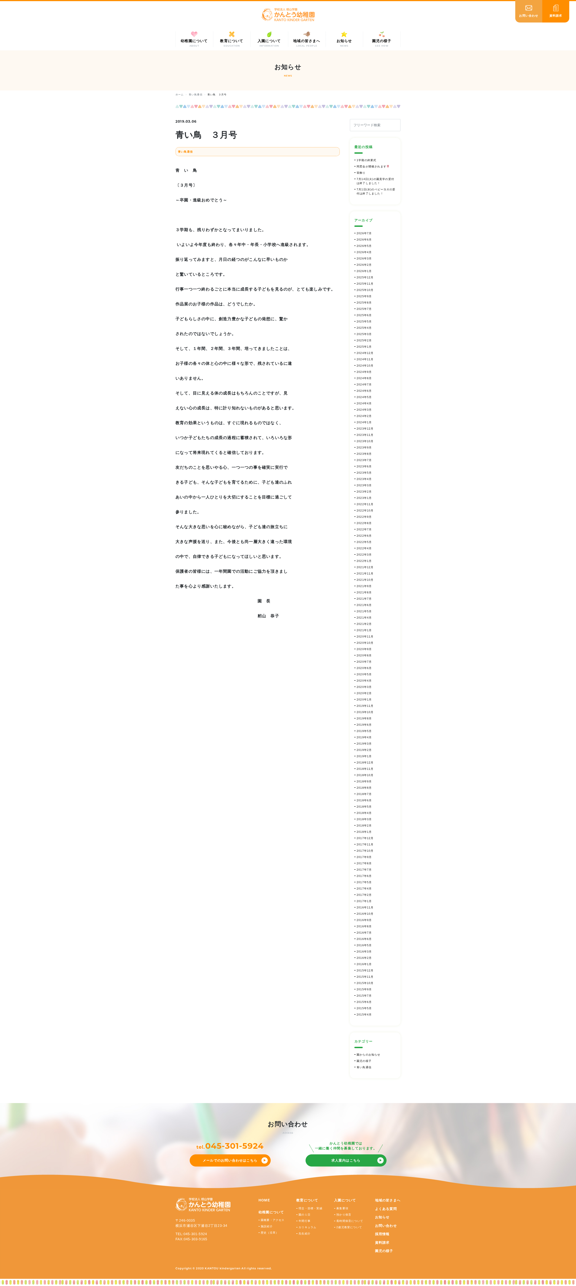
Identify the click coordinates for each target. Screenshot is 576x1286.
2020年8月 (364, 655)
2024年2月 (364, 416)
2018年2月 (364, 825)
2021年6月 (364, 605)
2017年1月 (364, 901)
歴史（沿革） (270, 1232)
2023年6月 (364, 466)
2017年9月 (364, 857)
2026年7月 (364, 233)
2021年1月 (364, 630)
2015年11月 (365, 976)
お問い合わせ (386, 1225)
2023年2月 (364, 491)
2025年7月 (364, 309)
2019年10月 (365, 712)
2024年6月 (364, 390)
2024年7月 (364, 384)
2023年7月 (364, 460)
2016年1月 (364, 964)
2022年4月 (364, 548)
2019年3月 (364, 743)
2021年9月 (364, 586)
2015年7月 (364, 995)
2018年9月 (364, 781)
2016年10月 (365, 913)
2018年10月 (365, 775)
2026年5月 (364, 246)
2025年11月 (365, 283)
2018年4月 (364, 813)
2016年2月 (364, 957)
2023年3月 (364, 485)
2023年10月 (365, 441)
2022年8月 (364, 523)
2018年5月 (364, 806)
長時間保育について (349, 1221)
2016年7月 (364, 932)
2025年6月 (364, 315)
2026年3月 (364, 258)
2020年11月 (365, 636)
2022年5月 (364, 542)
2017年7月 (364, 869)
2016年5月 (364, 945)
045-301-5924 (234, 1146)
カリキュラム (307, 1227)
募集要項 (342, 1208)
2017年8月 (364, 863)
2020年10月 (365, 642)
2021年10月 (365, 579)
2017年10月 (365, 850)
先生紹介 (304, 1233)
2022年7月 (364, 529)
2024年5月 (364, 397)
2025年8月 (364, 302)
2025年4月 (364, 327)
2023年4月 (364, 479)
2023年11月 (365, 435)
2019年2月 (364, 750)
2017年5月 (364, 882)
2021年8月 (364, 592)
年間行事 (304, 1221)
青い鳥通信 (185, 151)
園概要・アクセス (273, 1220)
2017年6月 (364, 876)
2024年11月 (365, 359)
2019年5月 (364, 731)
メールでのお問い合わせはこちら (230, 1160)
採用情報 (382, 1234)
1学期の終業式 (366, 160)
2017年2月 (364, 894)
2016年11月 (365, 907)
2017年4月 (364, 888)
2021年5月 (364, 611)
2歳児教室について (349, 1227)
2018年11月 (365, 768)
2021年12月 (365, 567)
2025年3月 (364, 334)
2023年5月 (364, 472)
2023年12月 (365, 428)
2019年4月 (364, 737)
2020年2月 (364, 693)
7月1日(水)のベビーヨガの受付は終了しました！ (376, 191)
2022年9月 (364, 516)
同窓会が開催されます (371, 166)
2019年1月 (364, 756)
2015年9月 (364, 989)
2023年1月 (364, 498)
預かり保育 (343, 1214)
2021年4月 (364, 617)
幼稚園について (271, 1212)
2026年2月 (364, 264)
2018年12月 (365, 762)
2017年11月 (365, 844)
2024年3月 (364, 409)
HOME (264, 1200)
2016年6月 (364, 939)
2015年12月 (365, 970)
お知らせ (382, 1217)
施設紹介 (267, 1226)
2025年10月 (365, 290)
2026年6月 (364, 239)
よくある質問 (386, 1209)
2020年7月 (364, 661)
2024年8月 (364, 378)
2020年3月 (364, 687)
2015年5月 (364, 1008)
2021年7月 (364, 598)
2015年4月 (364, 1014)
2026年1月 (364, 271)
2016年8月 (364, 926)
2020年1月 (364, 699)
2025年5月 (364, 321)
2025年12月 (365, 277)
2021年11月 (365, 573)
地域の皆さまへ (387, 1200)
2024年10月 (365, 365)
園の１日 (304, 1214)
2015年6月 (364, 1002)
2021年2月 (364, 624)
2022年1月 (364, 561)
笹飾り (361, 172)
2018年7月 (364, 794)
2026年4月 (364, 252)
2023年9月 (364, 447)
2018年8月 (364, 787)
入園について (345, 1200)
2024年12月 (365, 353)
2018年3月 (364, 819)
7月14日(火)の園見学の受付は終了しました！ (375, 181)
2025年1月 (364, 346)
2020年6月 (364, 668)
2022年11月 (365, 504)
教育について (307, 1200)
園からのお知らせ (368, 1054)
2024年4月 (364, 403)
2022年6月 (364, 535)
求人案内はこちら (346, 1160)
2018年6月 (364, 800)
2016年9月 (364, 920)
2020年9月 (364, 649)
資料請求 (382, 1242)
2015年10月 (365, 983)
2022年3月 (364, 554)
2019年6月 (364, 724)
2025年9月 (364, 296)
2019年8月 (364, 718)
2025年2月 (364, 340)
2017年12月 (365, 838)
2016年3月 (364, 951)
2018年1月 (364, 831)
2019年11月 (365, 705)
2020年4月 (364, 680)
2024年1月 (364, 422)
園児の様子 (364, 1061)
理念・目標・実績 (310, 1208)
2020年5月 (364, 674)
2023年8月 (364, 453)
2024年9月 (364, 372)
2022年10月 (365, 510)
